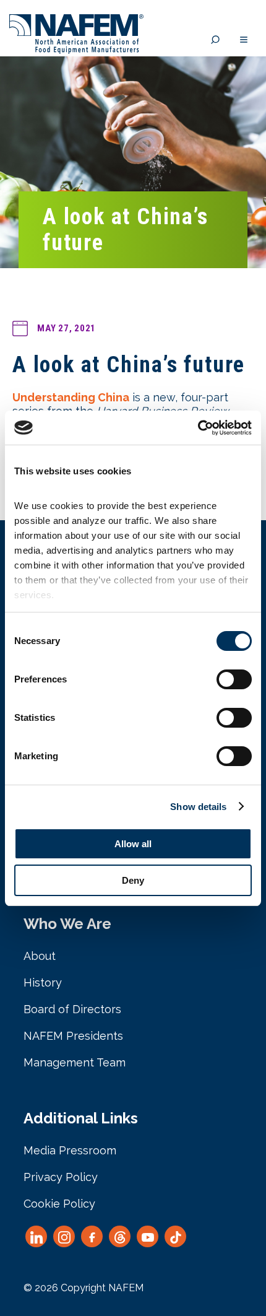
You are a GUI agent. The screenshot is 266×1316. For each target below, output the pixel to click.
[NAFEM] (76, 50)
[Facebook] (92, 1236)
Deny (133, 880)
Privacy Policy (61, 1176)
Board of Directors (72, 1009)
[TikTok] (175, 1236)
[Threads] (120, 1236)
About (40, 955)
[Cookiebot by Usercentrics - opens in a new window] (198, 428)
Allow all (133, 844)
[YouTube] (147, 1236)
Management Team (75, 1062)
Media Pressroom (70, 1150)
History (43, 982)
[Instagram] (64, 1236)
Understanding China (70, 397)
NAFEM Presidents (73, 1035)
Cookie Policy (59, 1203)
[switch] (234, 679)
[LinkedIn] (36, 1236)
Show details (198, 806)
